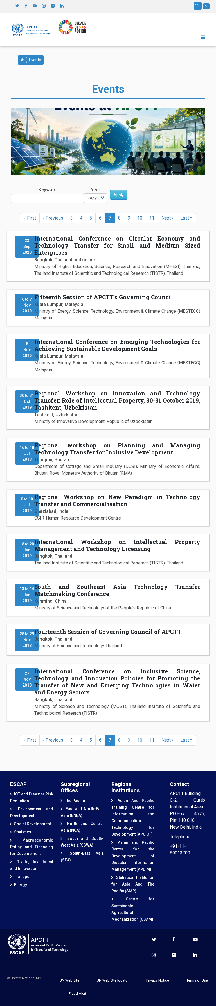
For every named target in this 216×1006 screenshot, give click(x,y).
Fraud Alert (77, 993)
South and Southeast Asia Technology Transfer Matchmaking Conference (117, 590)
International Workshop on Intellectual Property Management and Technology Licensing (117, 545)
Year (95, 190)
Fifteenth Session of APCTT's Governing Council (103, 297)
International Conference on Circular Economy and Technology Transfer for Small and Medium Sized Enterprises (117, 245)
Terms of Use (197, 980)
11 (153, 218)
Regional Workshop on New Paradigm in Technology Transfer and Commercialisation (117, 500)
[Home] (32, 30)
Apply (119, 195)
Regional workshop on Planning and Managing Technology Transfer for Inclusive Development (117, 449)
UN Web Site (69, 980)
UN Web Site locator (113, 980)
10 (141, 218)
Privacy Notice (157, 980)
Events (35, 60)
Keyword (48, 189)
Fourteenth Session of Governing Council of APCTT (107, 631)
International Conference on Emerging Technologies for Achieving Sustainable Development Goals (117, 345)
